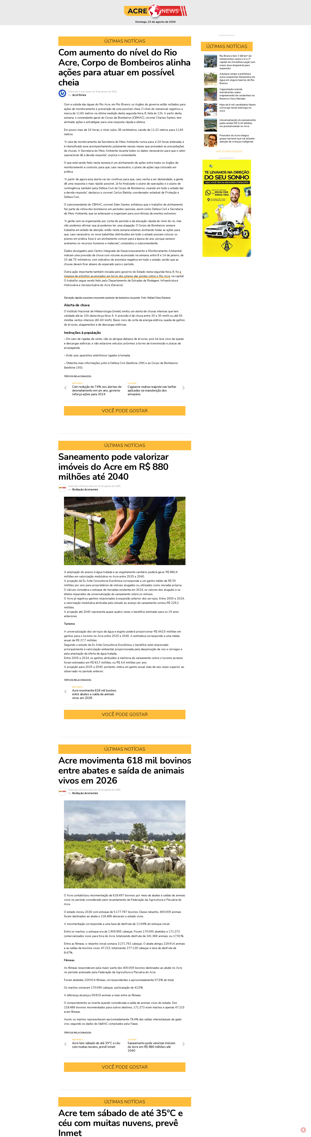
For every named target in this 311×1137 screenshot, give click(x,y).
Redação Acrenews (85, 489)
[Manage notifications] (303, 1129)
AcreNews (79, 95)
